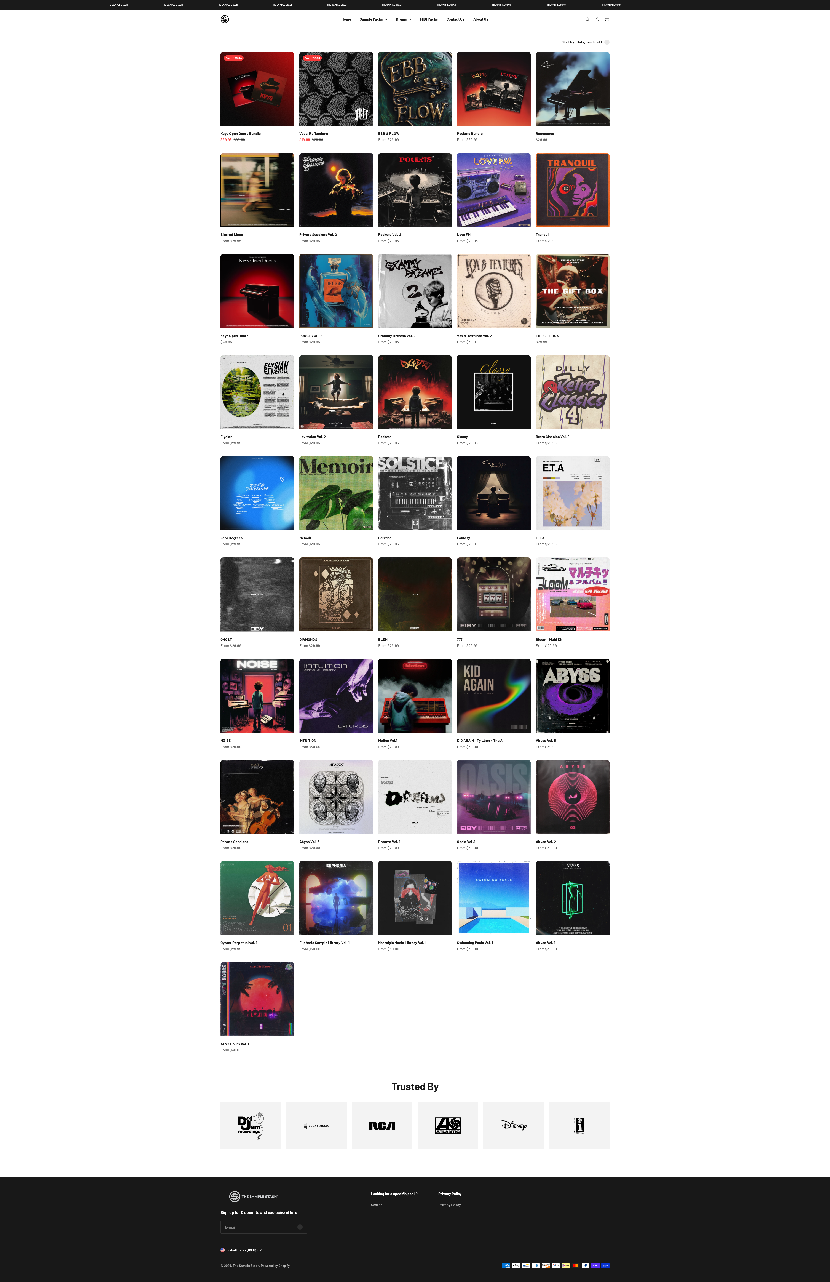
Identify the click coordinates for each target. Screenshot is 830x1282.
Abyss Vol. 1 (545, 942)
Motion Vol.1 (387, 740)
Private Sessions (234, 841)
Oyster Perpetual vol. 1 (238, 942)
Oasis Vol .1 (466, 841)
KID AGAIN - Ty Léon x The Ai (480, 740)
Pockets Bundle (470, 133)
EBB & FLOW (389, 133)
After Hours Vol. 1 (234, 1044)
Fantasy (463, 538)
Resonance (545, 133)
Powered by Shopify (275, 1266)
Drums (401, 19)
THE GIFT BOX (547, 335)
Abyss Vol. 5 (309, 841)
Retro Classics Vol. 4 (553, 436)
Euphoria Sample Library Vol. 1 (324, 942)
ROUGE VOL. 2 (310, 335)
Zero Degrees (231, 538)
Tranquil (542, 234)
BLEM (383, 639)
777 (459, 639)
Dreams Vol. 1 (389, 841)
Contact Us (456, 19)
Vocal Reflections (313, 133)
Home (346, 19)
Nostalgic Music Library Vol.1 (402, 942)
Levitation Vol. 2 (312, 436)
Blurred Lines (231, 234)
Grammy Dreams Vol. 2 (397, 335)
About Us (480, 19)
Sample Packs (371, 19)
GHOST (226, 639)
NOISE (225, 740)
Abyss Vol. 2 (546, 841)
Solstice (385, 538)
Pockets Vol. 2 (390, 234)
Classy (462, 436)
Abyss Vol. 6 (546, 740)
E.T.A (540, 538)
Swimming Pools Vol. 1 (475, 942)
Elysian (226, 436)
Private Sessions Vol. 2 (318, 234)
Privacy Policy (449, 1204)
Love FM (464, 234)
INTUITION (307, 740)
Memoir (305, 538)
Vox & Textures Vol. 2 (474, 335)
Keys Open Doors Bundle (240, 133)
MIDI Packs (429, 19)
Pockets (385, 436)
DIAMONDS (308, 639)
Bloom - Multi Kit (549, 639)
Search (377, 1204)
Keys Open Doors (234, 335)
